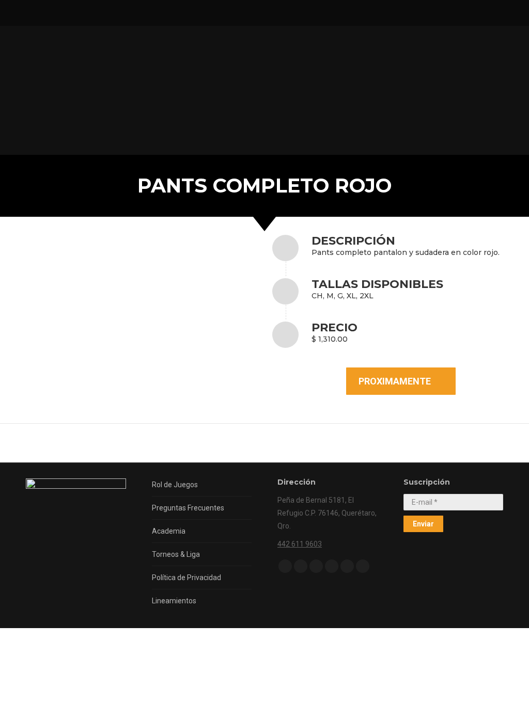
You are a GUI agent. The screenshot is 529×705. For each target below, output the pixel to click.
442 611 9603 (299, 544)
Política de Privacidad (186, 577)
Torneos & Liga (176, 554)
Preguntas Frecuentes (188, 508)
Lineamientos (174, 601)
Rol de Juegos (175, 484)
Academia (168, 531)
